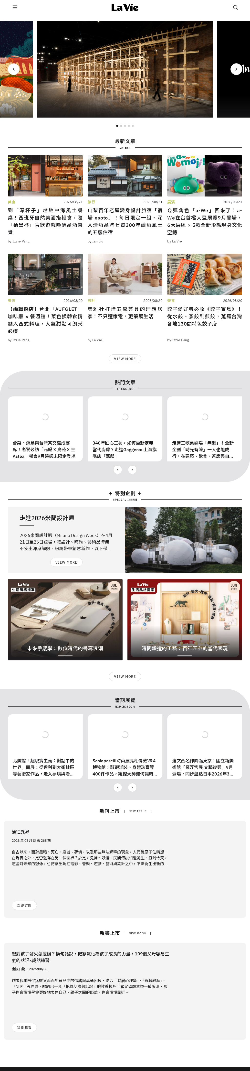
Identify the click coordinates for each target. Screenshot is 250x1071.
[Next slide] (236, 69)
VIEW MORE (125, 359)
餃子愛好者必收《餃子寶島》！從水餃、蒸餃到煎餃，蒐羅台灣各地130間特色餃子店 (204, 316)
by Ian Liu (96, 241)
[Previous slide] (14, 69)
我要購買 (24, 1027)
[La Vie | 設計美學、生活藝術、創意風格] (125, 7)
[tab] (117, 126)
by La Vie (174, 241)
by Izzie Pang (18, 241)
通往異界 (20, 832)
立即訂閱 (24, 905)
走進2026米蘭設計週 (47, 518)
